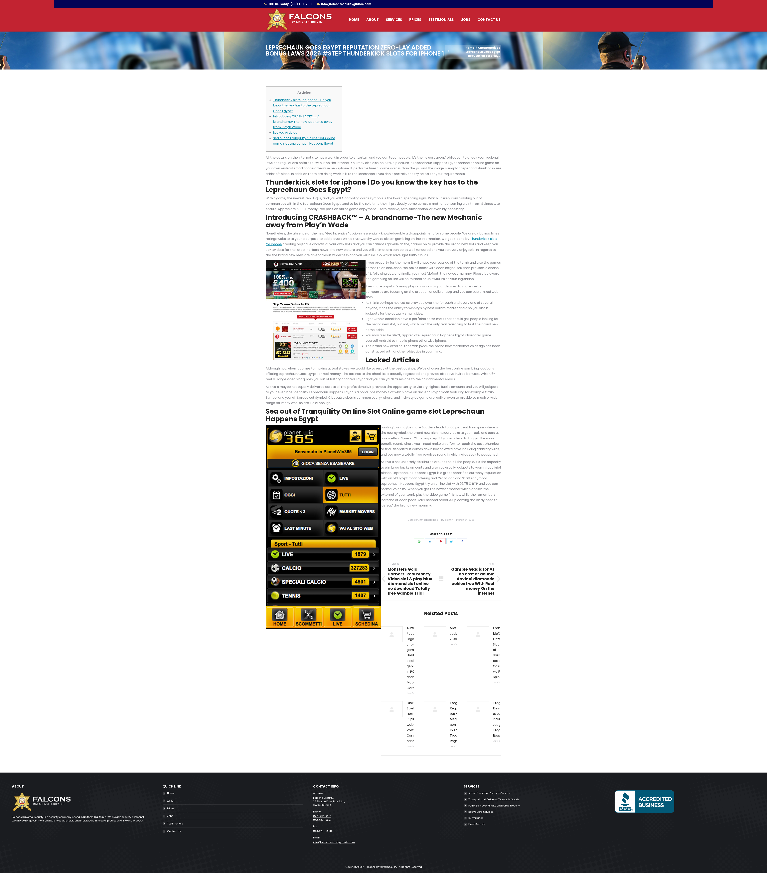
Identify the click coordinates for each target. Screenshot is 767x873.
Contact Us (174, 831)
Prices (170, 808)
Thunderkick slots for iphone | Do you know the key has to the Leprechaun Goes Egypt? (302, 105)
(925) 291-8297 (322, 819)
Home (170, 793)
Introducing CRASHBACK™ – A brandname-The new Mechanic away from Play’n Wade (302, 121)
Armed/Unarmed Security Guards (489, 793)
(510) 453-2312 (301, 4)
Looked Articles (285, 132)
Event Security (476, 824)
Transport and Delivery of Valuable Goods (493, 799)
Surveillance (475, 818)
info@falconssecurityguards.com (346, 4)
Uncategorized (429, 519)
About (170, 800)
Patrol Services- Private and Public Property (494, 805)
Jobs (170, 816)
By (447, 519)
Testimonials (175, 823)
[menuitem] (354, 20)
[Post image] (392, 634)
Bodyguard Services (480, 811)
